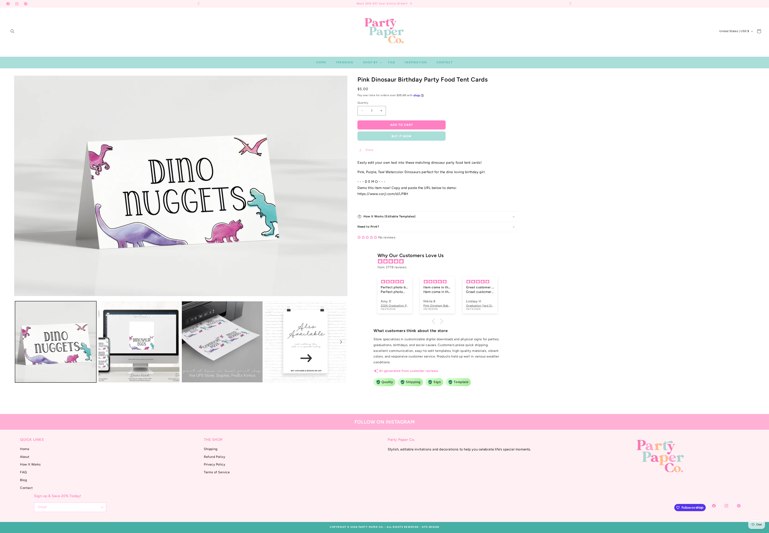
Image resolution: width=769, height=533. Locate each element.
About (24, 456)
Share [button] (369, 150)
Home (24, 449)
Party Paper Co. (371, 527)
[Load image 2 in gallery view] (139, 342)
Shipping (210, 449)
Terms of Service (217, 472)
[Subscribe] (101, 507)
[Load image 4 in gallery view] (305, 342)
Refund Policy (214, 456)
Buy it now (402, 136)
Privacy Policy (214, 464)
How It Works (30, 464)
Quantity (362, 102)
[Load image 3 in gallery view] (222, 342)
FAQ (23, 472)
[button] (12, 31)
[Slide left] (20, 341)
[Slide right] (341, 341)
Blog (23, 480)
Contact (26, 488)
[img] (439, 261)
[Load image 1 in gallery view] (55, 342)
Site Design (430, 527)
